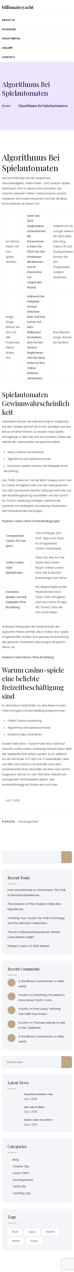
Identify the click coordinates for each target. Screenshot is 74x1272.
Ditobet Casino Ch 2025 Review (28, 946)
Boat (15, 1231)
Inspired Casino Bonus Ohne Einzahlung (28, 657)
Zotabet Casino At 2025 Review (38, 1119)
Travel (34, 1241)
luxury (32, 1231)
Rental (16, 1241)
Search (66, 857)
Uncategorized (23, 1180)
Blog (15, 1159)
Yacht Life (19, 1186)
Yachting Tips (22, 1193)
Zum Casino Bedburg (34, 1106)
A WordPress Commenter (35, 981)
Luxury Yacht (21, 1173)
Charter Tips (21, 1166)
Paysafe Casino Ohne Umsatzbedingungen (31, 521)
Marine (51, 1231)
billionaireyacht (17, 7)
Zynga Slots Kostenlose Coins (38, 1094)
